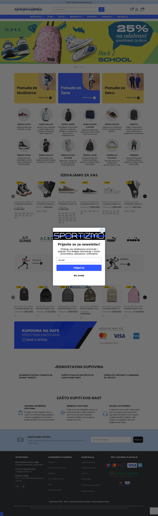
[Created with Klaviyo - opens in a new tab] (79, 286)
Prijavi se (79, 267)
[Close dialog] (102, 231)
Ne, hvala (79, 275)
